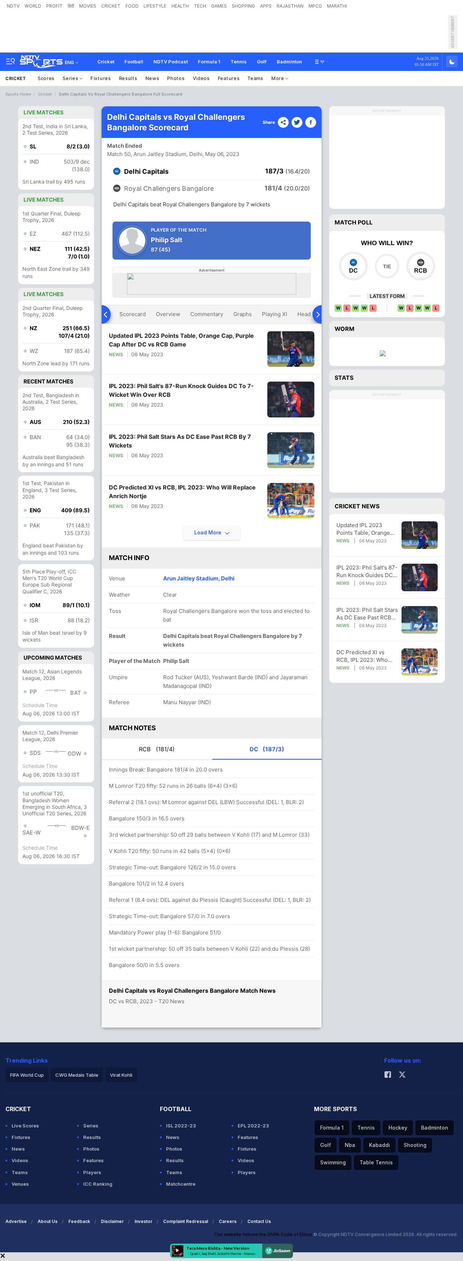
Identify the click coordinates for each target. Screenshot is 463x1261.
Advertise (16, 1221)
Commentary (206, 314)
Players (92, 1172)
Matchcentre (180, 1184)
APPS (266, 6)
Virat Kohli (121, 1075)
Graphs (242, 314)
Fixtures (100, 78)
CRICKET (110, 6)
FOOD (132, 6)
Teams (255, 78)
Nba (350, 1145)
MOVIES (87, 6)
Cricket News (357, 506)
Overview (168, 314)
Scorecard (132, 314)
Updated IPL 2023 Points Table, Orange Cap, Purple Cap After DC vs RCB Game (181, 340)
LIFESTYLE (155, 6)
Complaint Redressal (185, 1221)
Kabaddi (379, 1145)
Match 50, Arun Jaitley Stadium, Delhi (155, 154)
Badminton (289, 61)
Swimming (333, 1162)
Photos (175, 78)
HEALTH (180, 6)
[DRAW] (387, 266)
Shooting (415, 1145)
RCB (157, 749)
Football (133, 61)
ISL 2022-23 (181, 1125)
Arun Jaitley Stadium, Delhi (198, 578)
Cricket (105, 61)
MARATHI (337, 6)
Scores (46, 78)
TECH (200, 6)
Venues (20, 1184)
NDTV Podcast (170, 61)
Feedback (79, 1221)
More (278, 78)
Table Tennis (376, 1162)
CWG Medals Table (76, 1075)
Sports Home (18, 94)
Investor (143, 1221)
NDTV (13, 6)
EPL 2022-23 (253, 1125)
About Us (48, 1221)
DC (267, 749)
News (152, 78)
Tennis (238, 61)
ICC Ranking (97, 1184)
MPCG (315, 6)
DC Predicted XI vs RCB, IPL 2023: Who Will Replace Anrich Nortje (182, 492)
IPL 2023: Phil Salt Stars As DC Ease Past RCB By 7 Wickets (180, 441)
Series (71, 78)
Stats (344, 377)
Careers (228, 1221)
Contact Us (259, 1221)
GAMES (219, 6)
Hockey (397, 1128)
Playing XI (274, 314)
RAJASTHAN (290, 6)
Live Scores (25, 1125)
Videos (201, 78)
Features (229, 78)
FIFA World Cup (27, 1075)
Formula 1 (209, 61)
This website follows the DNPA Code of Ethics (263, 1234)
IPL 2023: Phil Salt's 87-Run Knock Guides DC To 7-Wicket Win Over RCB (181, 390)
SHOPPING (243, 6)
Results (128, 78)
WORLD (33, 6)
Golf (262, 61)
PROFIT (54, 6)
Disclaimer (112, 1221)
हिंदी (71, 6)
